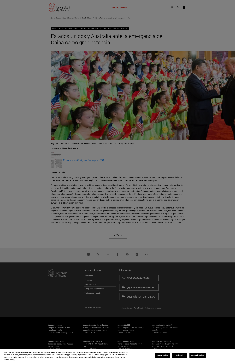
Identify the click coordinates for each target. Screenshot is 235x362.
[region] (117, 355)
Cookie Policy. (9, 359)
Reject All (179, 355)
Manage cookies (162, 355)
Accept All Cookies (197, 355)
